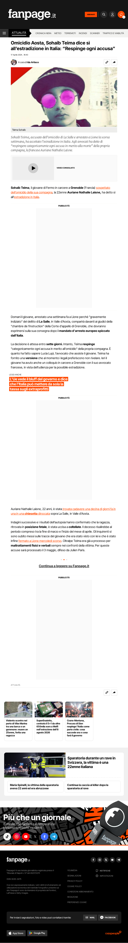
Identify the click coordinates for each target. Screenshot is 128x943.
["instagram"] (16, 836)
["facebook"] (44, 836)
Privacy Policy (74, 881)
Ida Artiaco (33, 62)
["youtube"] (26, 836)
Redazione (72, 897)
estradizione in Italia (26, 197)
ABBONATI (91, 14)
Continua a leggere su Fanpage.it (64, 566)
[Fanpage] (18, 859)
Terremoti (70, 33)
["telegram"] (54, 836)
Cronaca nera (43, 33)
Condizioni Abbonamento (80, 891)
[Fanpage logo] (28, 14)
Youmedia (72, 870)
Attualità (19, 32)
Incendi (83, 33)
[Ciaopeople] (113, 934)
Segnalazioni (74, 875)
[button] (114, 62)
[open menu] (4, 33)
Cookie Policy (74, 886)
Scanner (95, 33)
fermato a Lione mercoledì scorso (40, 541)
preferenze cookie (77, 902)
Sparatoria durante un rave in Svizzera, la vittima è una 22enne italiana (92, 762)
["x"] (35, 836)
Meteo (57, 33)
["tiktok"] (7, 836)
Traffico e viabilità (113, 33)
